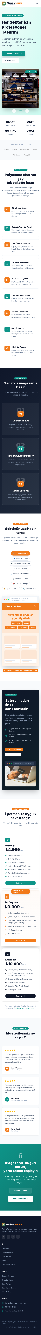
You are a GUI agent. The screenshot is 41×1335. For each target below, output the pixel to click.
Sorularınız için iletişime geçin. (24, 1008)
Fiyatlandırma (6, 1257)
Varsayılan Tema (20, 553)
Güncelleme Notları (8, 1265)
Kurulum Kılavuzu (8, 1276)
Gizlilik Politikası (10, 1327)
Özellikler (5, 1249)
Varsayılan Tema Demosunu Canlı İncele (21, 670)
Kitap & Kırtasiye (20, 584)
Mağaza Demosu (15, 750)
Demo (4, 1261)
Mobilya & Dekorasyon (20, 574)
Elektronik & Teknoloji (20, 563)
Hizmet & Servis (30, 589)
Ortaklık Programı (8, 1292)
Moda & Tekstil (20, 558)
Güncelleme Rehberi (9, 1288)
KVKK (34, 1327)
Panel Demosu (14, 754)
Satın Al (19, 883)
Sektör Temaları (7, 1253)
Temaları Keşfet (12, 53)
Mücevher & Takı (20, 579)
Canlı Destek (6, 1284)
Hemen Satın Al (19, 1199)
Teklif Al (19, 996)
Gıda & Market (20, 568)
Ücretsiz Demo (20, 1191)
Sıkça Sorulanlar (7, 1280)
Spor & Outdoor (11, 589)
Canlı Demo (10, 60)
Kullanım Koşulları (23, 1327)
